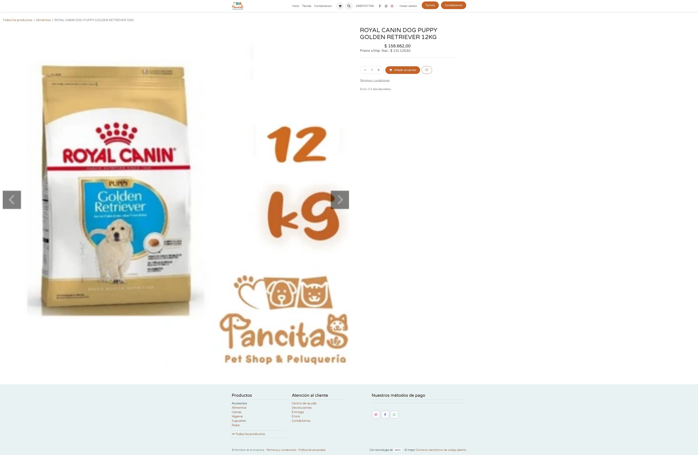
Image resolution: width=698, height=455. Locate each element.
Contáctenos (453, 5)
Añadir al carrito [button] (404, 70)
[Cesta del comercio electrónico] (340, 6)
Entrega (298, 412)
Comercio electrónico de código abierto (441, 450)
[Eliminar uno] (364, 70)
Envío (296, 416)
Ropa (235, 425)
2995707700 (365, 6)
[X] (386, 6)
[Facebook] (380, 6)
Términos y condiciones (281, 450)
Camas (236, 412)
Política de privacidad (311, 450)
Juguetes (239, 420)
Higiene (237, 416)
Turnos (430, 5)
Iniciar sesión (408, 6)
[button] (349, 6)
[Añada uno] (380, 70)
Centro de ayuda (304, 403)
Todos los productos (250, 434)
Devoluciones (302, 407)
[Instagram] (392, 6)
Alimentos (43, 20)
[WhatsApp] (394, 414)
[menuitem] (296, 6)
